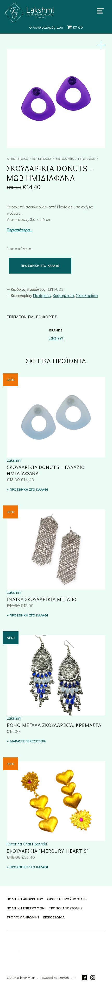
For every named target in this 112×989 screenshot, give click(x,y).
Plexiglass (86, 159)
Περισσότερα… (20, 229)
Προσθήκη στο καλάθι (40, 265)
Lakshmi (56, 338)
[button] (101, 45)
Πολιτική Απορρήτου (25, 899)
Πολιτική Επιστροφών (26, 908)
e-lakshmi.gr (26, 977)
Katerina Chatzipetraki (27, 843)
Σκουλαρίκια (65, 159)
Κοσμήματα (41, 159)
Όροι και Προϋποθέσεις (67, 899)
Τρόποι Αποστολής (65, 908)
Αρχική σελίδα (17, 159)
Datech (64, 977)
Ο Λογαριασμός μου (46, 27)
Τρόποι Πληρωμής (23, 917)
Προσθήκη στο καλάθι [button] (29, 489)
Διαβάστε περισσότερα (28, 741)
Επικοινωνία (53, 917)
